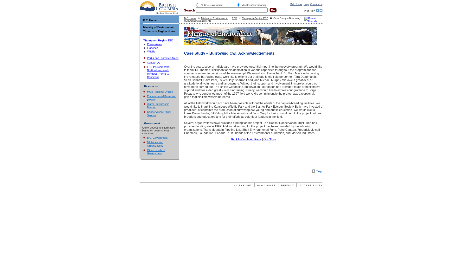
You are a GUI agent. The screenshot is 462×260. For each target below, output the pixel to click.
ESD (234, 18)
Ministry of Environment (158, 27)
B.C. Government (157, 137)
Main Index (296, 4)
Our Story (269, 139)
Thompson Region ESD (158, 40)
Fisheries (152, 47)
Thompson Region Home (159, 31)
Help (306, 4)
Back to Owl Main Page (246, 139)
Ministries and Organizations (155, 144)
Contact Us (316, 4)
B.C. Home (150, 20)
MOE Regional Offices (160, 91)
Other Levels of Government (156, 152)
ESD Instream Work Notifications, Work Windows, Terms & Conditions (158, 71)
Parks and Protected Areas (163, 58)
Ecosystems (154, 44)
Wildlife (151, 51)
